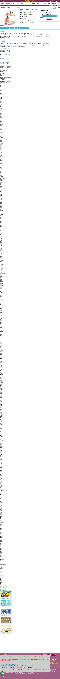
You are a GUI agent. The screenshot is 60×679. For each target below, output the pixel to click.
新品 (8, 3)
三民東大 (27, 3)
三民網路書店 (3, 7)
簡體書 (8, 7)
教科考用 (54, 3)
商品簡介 (3, 28)
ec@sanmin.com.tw (6, 676)
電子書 (33, 3)
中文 (14, 3)
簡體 (22, 3)
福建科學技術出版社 (28, 14)
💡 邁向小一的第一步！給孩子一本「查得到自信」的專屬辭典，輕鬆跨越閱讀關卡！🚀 (48, 5)
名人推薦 (18, 28)
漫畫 (49, 3)
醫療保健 (13, 7)
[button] (6, 633)
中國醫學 (19, 7)
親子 (38, 3)
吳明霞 (25, 16)
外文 (18, 3)
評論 (55, 7)
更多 (10, 590)
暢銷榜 (2, 3)
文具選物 (43, 3)
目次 (25, 28)
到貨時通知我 (50, 16)
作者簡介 (11, 28)
